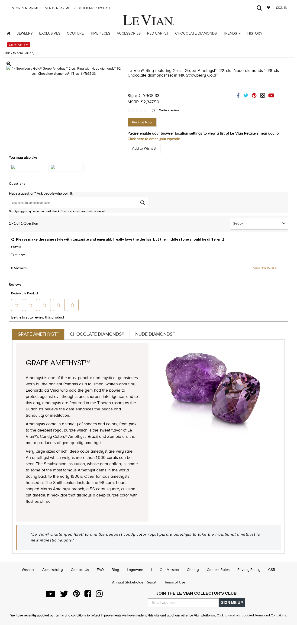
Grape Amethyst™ (38, 334)
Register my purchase (93, 8)
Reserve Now (142, 122)
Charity (193, 570)
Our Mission (169, 570)
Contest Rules (218, 570)
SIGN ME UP (232, 603)
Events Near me (56, 8)
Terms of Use (174, 582)
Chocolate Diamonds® (97, 334)
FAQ (100, 570)
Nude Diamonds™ (155, 334)
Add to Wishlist (144, 148)
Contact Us (80, 570)
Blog (115, 570)
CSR (271, 570)
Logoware (135, 570)
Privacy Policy (248, 570)
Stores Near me (25, 8)
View (26, 172)
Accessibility (52, 570)
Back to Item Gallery (20, 53)
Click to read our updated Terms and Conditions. (252, 615)
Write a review (169, 110)
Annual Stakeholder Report (134, 582)
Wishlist (28, 570)
